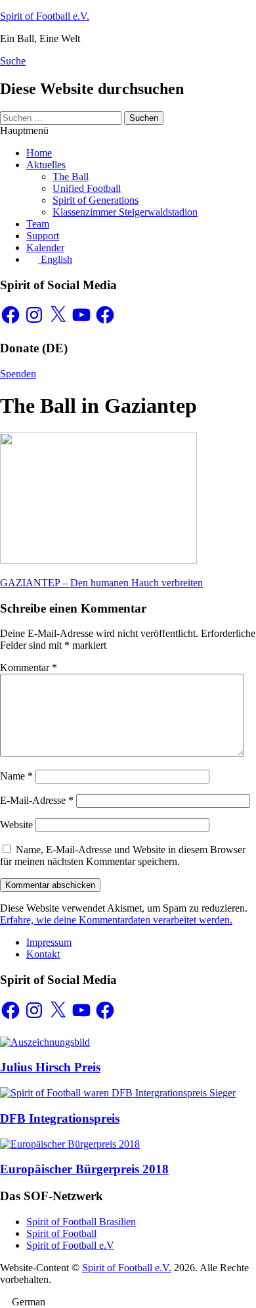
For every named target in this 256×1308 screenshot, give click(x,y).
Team (37, 223)
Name (16, 776)
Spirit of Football (61, 1233)
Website (16, 824)
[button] (128, 1302)
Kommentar (28, 667)
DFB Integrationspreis (59, 1118)
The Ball (71, 176)
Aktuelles (46, 164)
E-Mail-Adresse (37, 800)
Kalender (45, 247)
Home (39, 152)
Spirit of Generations (96, 200)
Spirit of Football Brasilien (81, 1221)
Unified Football (87, 188)
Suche (13, 60)
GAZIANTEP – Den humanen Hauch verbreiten (101, 582)
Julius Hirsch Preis (50, 1067)
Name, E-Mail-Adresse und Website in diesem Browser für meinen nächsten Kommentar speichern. (122, 855)
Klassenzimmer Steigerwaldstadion (125, 212)
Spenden (18, 373)
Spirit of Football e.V (70, 1245)
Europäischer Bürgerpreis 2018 (84, 1169)
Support (42, 235)
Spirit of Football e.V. (44, 16)
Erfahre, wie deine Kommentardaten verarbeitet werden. (116, 919)
